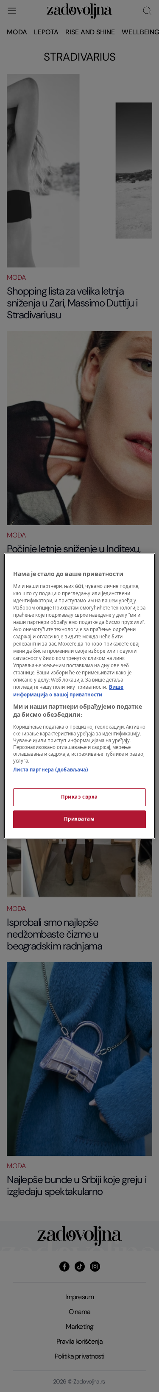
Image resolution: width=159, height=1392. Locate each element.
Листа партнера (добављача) (50, 770)
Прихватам (79, 819)
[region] (79, 696)
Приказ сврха (79, 797)
